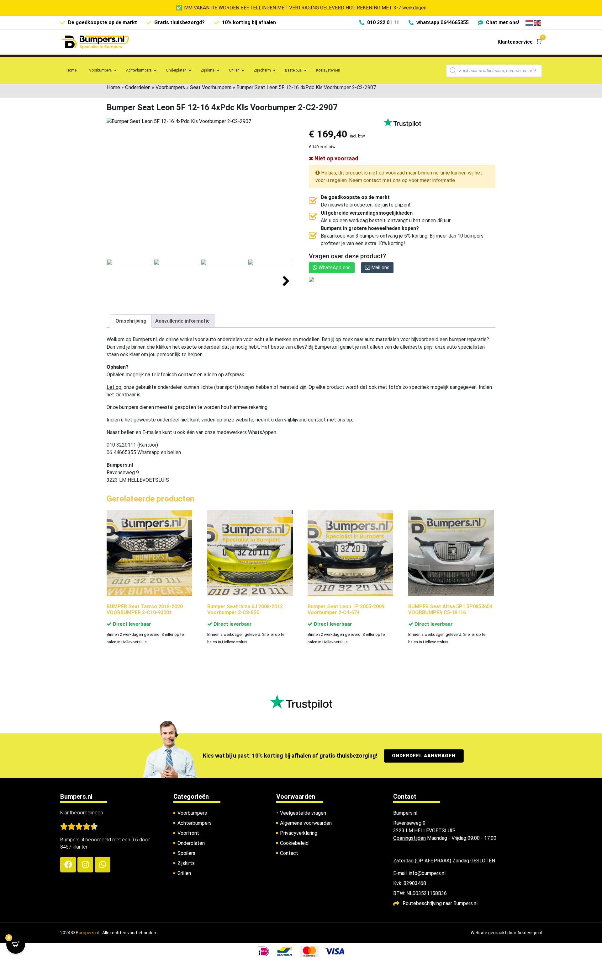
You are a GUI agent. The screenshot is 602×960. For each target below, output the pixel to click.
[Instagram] (85, 864)
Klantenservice (515, 42)
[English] (538, 22)
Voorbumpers (170, 87)
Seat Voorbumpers (210, 87)
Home (113, 87)
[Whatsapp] (102, 864)
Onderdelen (137, 87)
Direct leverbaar (131, 624)
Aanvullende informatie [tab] (182, 321)
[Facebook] (68, 864)
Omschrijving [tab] (130, 321)
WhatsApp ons (334, 268)
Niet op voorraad (335, 158)
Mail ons (379, 268)
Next (286, 281)
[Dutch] (529, 22)
